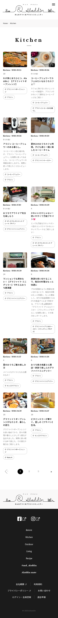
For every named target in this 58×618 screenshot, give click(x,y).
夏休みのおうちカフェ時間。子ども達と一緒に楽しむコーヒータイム (42, 146)
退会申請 (41, 597)
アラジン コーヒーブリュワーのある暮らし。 (14, 145)
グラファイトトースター (43, 160)
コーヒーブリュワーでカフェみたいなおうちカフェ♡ (42, 81)
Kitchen (29, 537)
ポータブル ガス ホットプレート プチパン (14, 222)
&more (29, 529)
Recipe (29, 558)
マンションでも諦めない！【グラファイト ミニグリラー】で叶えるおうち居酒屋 (14, 283)
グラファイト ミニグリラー (16, 229)
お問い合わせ (44, 590)
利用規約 (38, 584)
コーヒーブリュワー (41, 102)
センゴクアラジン (13, 386)
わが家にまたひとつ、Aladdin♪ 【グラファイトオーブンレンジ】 (15, 81)
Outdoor (29, 544)
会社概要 (20, 584)
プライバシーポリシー (18, 590)
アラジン (10, 97)
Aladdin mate (29, 572)
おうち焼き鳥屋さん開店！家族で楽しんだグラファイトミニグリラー (42, 367)
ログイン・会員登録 (21, 597)
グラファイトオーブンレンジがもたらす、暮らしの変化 (14, 422)
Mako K (9, 457)
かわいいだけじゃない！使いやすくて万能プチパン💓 (42, 216)
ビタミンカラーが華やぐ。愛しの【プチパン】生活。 (42, 422)
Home (5, 23)
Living (29, 551)
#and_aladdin (29, 565)
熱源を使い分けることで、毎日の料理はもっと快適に (42, 281)
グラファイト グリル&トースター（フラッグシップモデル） (42, 328)
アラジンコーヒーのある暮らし (43, 109)
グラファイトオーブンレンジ (15, 90)
